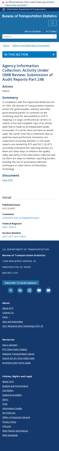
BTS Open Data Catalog (14, 349)
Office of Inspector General (16, 417)
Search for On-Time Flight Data (18, 358)
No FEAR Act (8, 412)
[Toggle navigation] (52, 23)
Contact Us (8, 312)
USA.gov (6, 426)
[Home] (29, 17)
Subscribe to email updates (21, 282)
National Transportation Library (18, 353)
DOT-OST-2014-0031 (14, 236)
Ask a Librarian (9, 344)
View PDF (7, 180)
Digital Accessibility (12, 394)
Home (6, 45)
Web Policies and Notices (15, 430)
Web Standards (10, 435)
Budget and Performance (15, 386)
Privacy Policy (9, 421)
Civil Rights (7, 390)
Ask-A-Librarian (33, 31)
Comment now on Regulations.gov (20, 217)
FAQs (5, 317)
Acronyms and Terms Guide (16, 362)
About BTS (7, 308)
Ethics (5, 399)
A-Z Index (51, 31)
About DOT (8, 381)
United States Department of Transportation (26, 9)
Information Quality (12, 408)
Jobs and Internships (12, 321)
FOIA (4, 403)
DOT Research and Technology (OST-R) (22, 325)
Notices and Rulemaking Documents (31, 45)
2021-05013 (9, 227)
